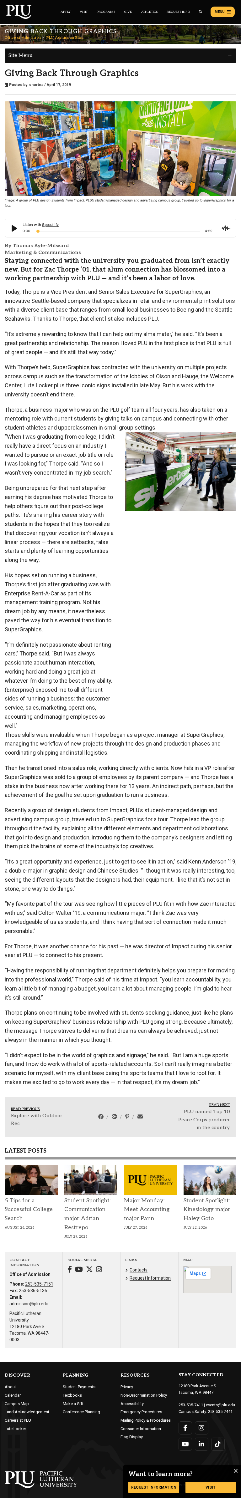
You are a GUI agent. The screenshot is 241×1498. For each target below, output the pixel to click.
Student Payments (79, 1386)
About (10, 1386)
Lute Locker (15, 1428)
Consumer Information (140, 1428)
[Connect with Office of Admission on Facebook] (69, 1270)
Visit (84, 12)
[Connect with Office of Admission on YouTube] (79, 1270)
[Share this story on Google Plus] (115, 1116)
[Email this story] (140, 1116)
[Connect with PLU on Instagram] (201, 1427)
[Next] (229, 471)
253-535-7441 (220, 1411)
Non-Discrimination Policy (143, 1395)
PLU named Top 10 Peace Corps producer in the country (204, 1120)
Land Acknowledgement (27, 1411)
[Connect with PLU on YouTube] (185, 1444)
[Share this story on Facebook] (101, 1116)
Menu (220, 12)
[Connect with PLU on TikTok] (218, 1444)
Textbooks (72, 1395)
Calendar (13, 1395)
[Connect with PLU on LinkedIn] (201, 1444)
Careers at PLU (18, 1420)
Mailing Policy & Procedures (145, 1420)
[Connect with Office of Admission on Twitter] (89, 1270)
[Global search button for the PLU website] (200, 11)
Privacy (126, 1386)
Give (128, 12)
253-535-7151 (39, 1284)
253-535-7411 (191, 1405)
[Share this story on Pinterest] (128, 1116)
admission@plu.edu (28, 1303)
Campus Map (17, 1403)
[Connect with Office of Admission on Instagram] (99, 1270)
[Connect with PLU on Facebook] (185, 1427)
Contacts (138, 1269)
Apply (66, 12)
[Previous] (132, 471)
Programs (106, 12)
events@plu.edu (220, 1405)
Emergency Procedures (141, 1411)
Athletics (149, 12)
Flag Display (131, 1436)
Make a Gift (73, 1403)
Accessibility (132, 1403)
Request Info (178, 12)
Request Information (150, 1278)
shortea (36, 85)
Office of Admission (23, 37)
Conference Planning (81, 1411)
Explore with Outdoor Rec (36, 1120)
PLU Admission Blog (64, 37)
